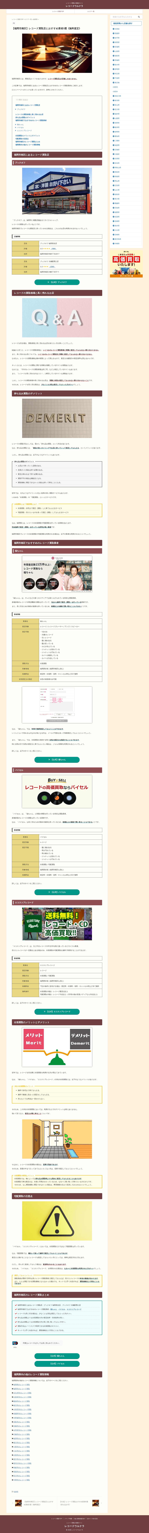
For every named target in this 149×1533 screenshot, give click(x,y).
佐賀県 (117, 217)
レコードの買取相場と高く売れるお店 (29, 114)
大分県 (117, 230)
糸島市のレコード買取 (21, 1422)
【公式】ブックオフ (58, 282)
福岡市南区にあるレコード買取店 (27, 105)
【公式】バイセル (58, 892)
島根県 (117, 176)
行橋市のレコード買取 (21, 1434)
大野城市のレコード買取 (22, 1418)
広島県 (117, 185)
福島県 (117, 56)
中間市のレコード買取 (21, 1480)
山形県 (117, 51)
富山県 (117, 105)
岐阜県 (117, 127)
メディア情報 (68, 1518)
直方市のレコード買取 (21, 1459)
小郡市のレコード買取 (21, 1447)
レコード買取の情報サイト (74, 1523)
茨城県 (117, 60)
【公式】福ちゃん (58, 759)
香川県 (117, 199)
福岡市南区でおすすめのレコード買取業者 (31, 120)
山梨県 (117, 118)
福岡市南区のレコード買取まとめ (27, 142)
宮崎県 (117, 234)
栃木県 (117, 65)
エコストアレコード (24, 130)
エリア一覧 (90, 11)
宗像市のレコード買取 (21, 1426)
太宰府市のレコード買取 (22, 1430)
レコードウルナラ (74, 6)
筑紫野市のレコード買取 (22, 1414)
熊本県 (117, 226)
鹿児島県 (118, 239)
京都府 (117, 150)
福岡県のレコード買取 (21, 1385)
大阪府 (117, 154)
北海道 (117, 29)
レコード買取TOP (58, 11)
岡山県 (117, 181)
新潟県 (117, 100)
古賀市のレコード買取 (21, 1455)
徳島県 (117, 194)
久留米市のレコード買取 (22, 1397)
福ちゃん (20, 124)
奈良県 (117, 163)
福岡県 (16, 1492)
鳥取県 (117, 172)
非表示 (25, 100)
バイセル (20, 127)
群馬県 (117, 69)
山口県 (117, 190)
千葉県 (117, 78)
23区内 (115, 87)
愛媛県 (117, 203)
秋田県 (117, 42)
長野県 (117, 123)
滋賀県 (117, 145)
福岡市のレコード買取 (21, 1389)
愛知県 (117, 136)
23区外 (115, 91)
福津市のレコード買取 (21, 1438)
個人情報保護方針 (79, 1518)
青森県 (117, 33)
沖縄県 (117, 243)
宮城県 (117, 47)
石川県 (117, 109)
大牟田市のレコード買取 (22, 1409)
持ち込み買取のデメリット (25, 117)
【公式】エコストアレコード (58, 1011)
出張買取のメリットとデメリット (27, 136)
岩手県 (117, 38)
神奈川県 (118, 96)
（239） (52, 267)
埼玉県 (117, 73)
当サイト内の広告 (92, 1518)
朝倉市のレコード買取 (21, 1467)
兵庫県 (117, 158)
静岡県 (117, 132)
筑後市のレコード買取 (21, 1472)
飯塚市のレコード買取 (21, 1401)
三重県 (117, 141)
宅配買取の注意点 (22, 139)
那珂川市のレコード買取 (22, 1463)
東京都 (117, 82)
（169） (54, 249)
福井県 (117, 114)
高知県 (117, 208)
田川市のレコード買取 (21, 1476)
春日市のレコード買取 (21, 1405)
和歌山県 (118, 167)
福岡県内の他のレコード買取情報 (27, 145)
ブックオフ (21, 109)
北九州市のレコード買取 (22, 1393)
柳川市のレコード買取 (21, 1443)
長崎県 (117, 221)
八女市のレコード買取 (21, 1451)
